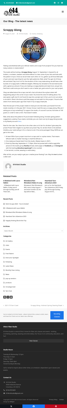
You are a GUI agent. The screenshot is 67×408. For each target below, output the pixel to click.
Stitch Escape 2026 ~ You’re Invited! (17, 204)
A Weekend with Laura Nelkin (15, 208)
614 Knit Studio (23, 34)
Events (34, 34)
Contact (61, 399)
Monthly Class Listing (13, 270)
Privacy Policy (53, 399)
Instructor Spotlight (12, 258)
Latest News (10, 266)
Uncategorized (10, 287)
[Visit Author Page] (8, 166)
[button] (63, 11)
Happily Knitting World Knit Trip (16, 221)
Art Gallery (9, 241)
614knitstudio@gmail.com (14, 393)
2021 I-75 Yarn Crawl (10, 305)
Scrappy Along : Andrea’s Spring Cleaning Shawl (46, 305)
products (9, 283)
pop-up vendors (11, 278)
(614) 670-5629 (10, 390)
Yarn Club (9, 291)
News (7, 274)
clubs (7, 245)
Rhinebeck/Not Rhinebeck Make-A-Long (33, 182)
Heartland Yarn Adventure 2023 (50, 182)
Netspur (12, 401)
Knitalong (39, 34)
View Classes (33, 341)
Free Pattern (10, 254)
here (19, 121)
